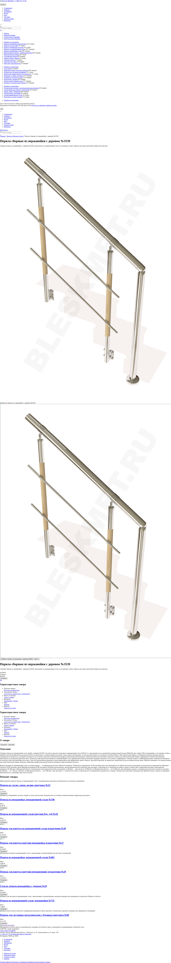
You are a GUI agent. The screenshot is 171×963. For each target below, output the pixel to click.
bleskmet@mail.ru (19, 934)
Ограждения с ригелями (12, 93)
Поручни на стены (10, 62)
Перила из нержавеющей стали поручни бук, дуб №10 (29, 814)
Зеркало (6, 704)
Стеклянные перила (11, 56)
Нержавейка (8, 701)
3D (1, 680)
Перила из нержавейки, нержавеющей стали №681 (27, 857)
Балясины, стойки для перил (14, 76)
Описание (4, 744)
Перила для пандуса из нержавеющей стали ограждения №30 (33, 828)
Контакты (7, 20)
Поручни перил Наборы (12, 39)
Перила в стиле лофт (11, 46)
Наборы (6, 959)
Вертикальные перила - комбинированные (18, 53)
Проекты (7, 941)
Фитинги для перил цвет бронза (15, 83)
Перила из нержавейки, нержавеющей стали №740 (27, 799)
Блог (5, 15)
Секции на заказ (9, 957)
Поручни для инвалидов (12, 63)
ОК (2, 109)
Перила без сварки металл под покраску (17, 74)
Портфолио (8, 11)
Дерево (15, 701)
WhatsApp (28, 934)
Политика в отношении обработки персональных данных (30, 962)
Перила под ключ (10, 708)
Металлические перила (12, 54)
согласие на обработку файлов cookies (44, 105)
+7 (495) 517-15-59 (20, 1)
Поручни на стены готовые (13, 97)
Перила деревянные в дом (13, 51)
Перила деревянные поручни (14, 47)
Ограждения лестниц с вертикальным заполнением (21, 88)
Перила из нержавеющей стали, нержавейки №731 (27, 900)
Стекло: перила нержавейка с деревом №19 (23, 886)
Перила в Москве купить (15, 136)
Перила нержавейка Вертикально (15, 44)
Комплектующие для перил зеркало (16, 70)
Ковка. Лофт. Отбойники (12, 91)
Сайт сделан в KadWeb (7, 930)
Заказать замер (9, 19)
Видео (6, 13)
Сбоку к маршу (9, 697)
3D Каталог (4, 130)
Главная (2, 136)
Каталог (3, 4)
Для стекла (8, 68)
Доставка (7, 17)
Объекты (7, 10)
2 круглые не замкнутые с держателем (17, 694)
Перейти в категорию (11, 42)
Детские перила (9, 60)
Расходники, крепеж (11, 79)
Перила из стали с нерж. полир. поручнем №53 (25, 785)
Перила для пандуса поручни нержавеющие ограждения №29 (33, 871)
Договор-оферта (5, 962)
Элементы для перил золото (13, 77)
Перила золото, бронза (12, 58)
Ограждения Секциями (12, 37)
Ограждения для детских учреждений (17, 90)
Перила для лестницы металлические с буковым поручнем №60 (34, 915)
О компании (8, 8)
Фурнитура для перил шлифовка (15, 72)
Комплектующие (9, 35)
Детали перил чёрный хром (13, 81)
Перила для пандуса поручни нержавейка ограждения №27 (32, 843)
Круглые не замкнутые (11, 690)
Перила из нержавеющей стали (14, 49)
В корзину (4, 678)
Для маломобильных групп (13, 95)
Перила (6, 33)
